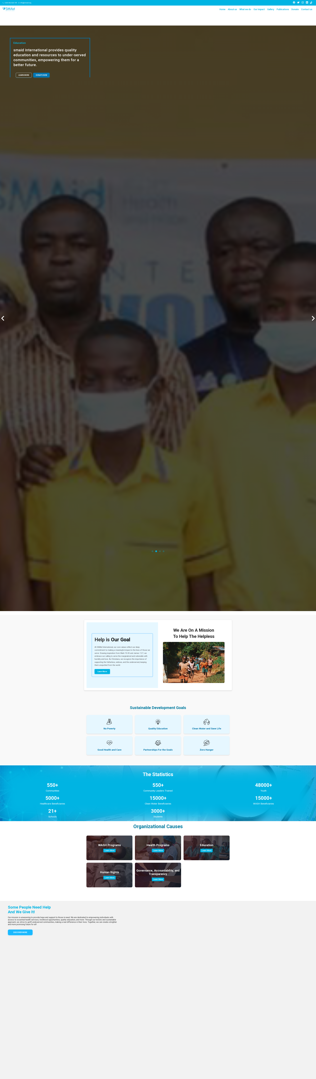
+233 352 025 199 (11, 3)
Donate (295, 9)
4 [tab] (163, 995)
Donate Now (41, 75)
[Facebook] (294, 2)
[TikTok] (311, 2)
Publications (283, 9)
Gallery (270, 9)
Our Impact (259, 9)
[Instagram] (302, 2)
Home (222, 9)
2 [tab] (156, 995)
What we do (245, 9)
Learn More (23, 75)
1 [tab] (152, 995)
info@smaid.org (25, 3)
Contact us (306, 9)
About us (232, 9)
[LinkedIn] (307, 2)
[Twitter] (298, 2)
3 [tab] (160, 995)
